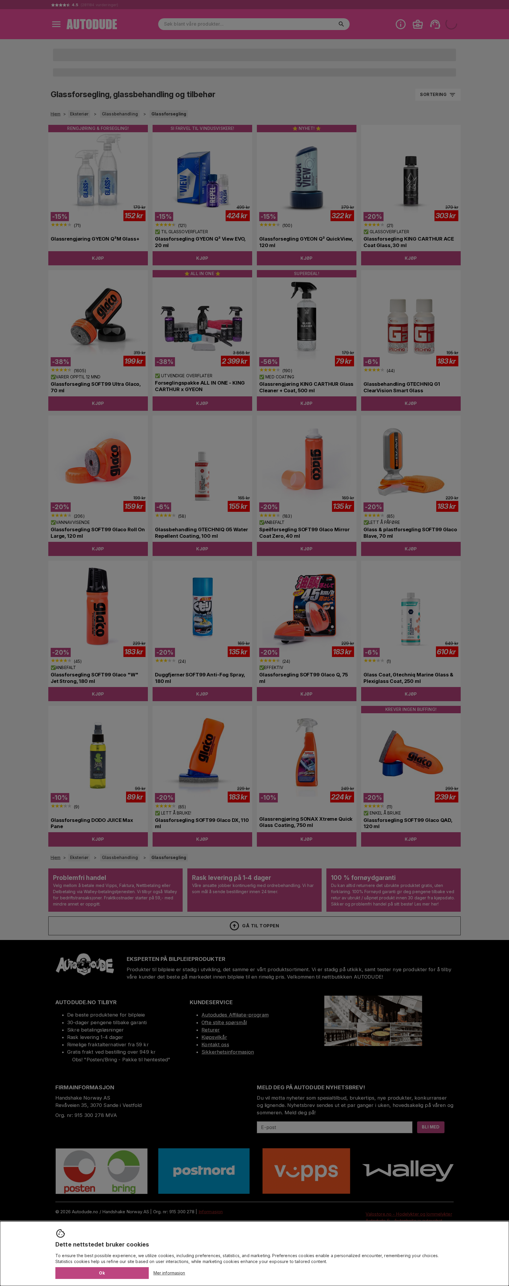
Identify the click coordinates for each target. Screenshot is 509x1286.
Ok (102, 1272)
